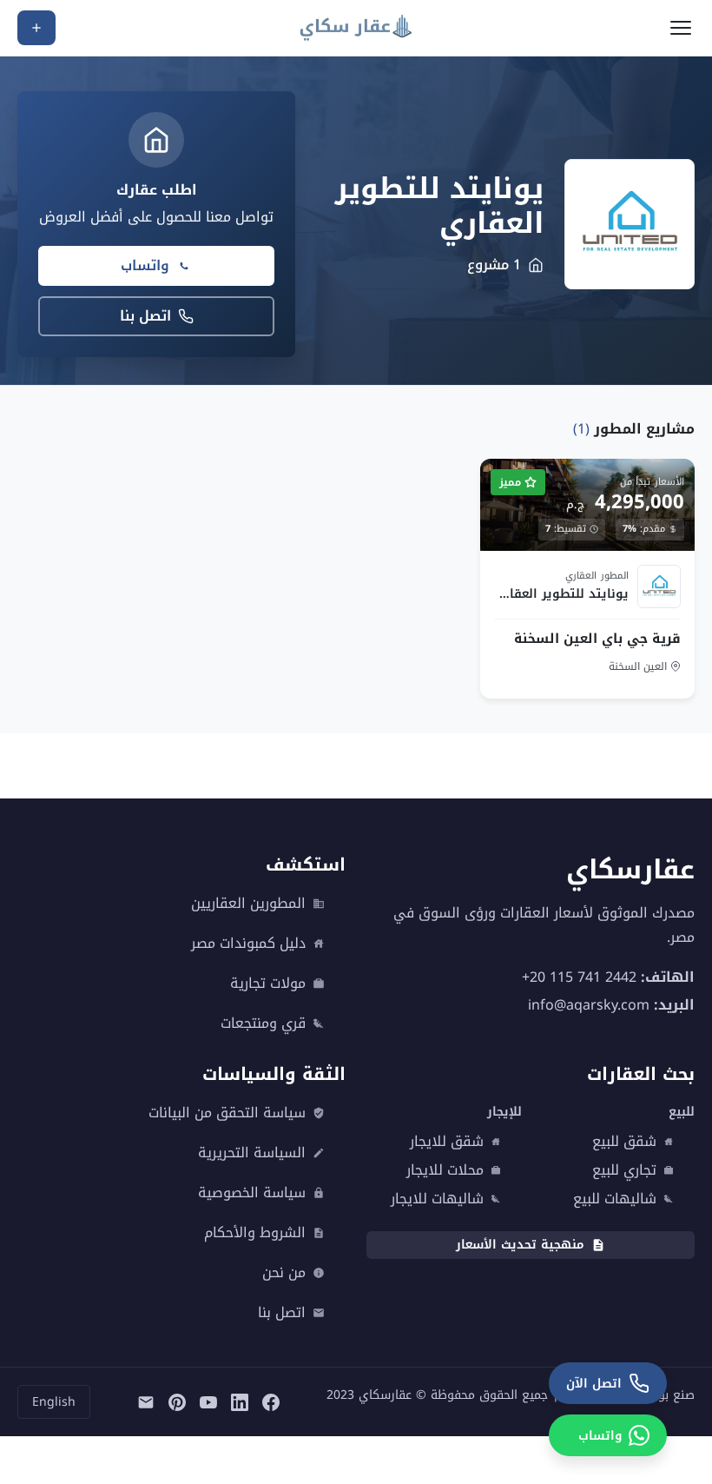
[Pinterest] (177, 1402)
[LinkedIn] (239, 1402)
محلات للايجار (445, 1170)
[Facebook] (271, 1402)
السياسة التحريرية (252, 1153)
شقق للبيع (624, 1141)
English (54, 1402)
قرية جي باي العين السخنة (597, 638)
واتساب (145, 265)
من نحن (284, 1272)
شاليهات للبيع (614, 1199)
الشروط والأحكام (255, 1232)
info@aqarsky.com (588, 1004)
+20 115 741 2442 (579, 977)
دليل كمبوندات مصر (248, 943)
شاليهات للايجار (437, 1199)
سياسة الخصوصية (252, 1193)
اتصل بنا (145, 315)
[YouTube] (208, 1402)
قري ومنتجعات (263, 1023)
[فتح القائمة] (681, 28)
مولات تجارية (268, 983)
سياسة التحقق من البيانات (227, 1113)
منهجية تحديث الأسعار (520, 1244)
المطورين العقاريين (248, 903)
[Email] (146, 1402)
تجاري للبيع (624, 1170)
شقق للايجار (447, 1141)
